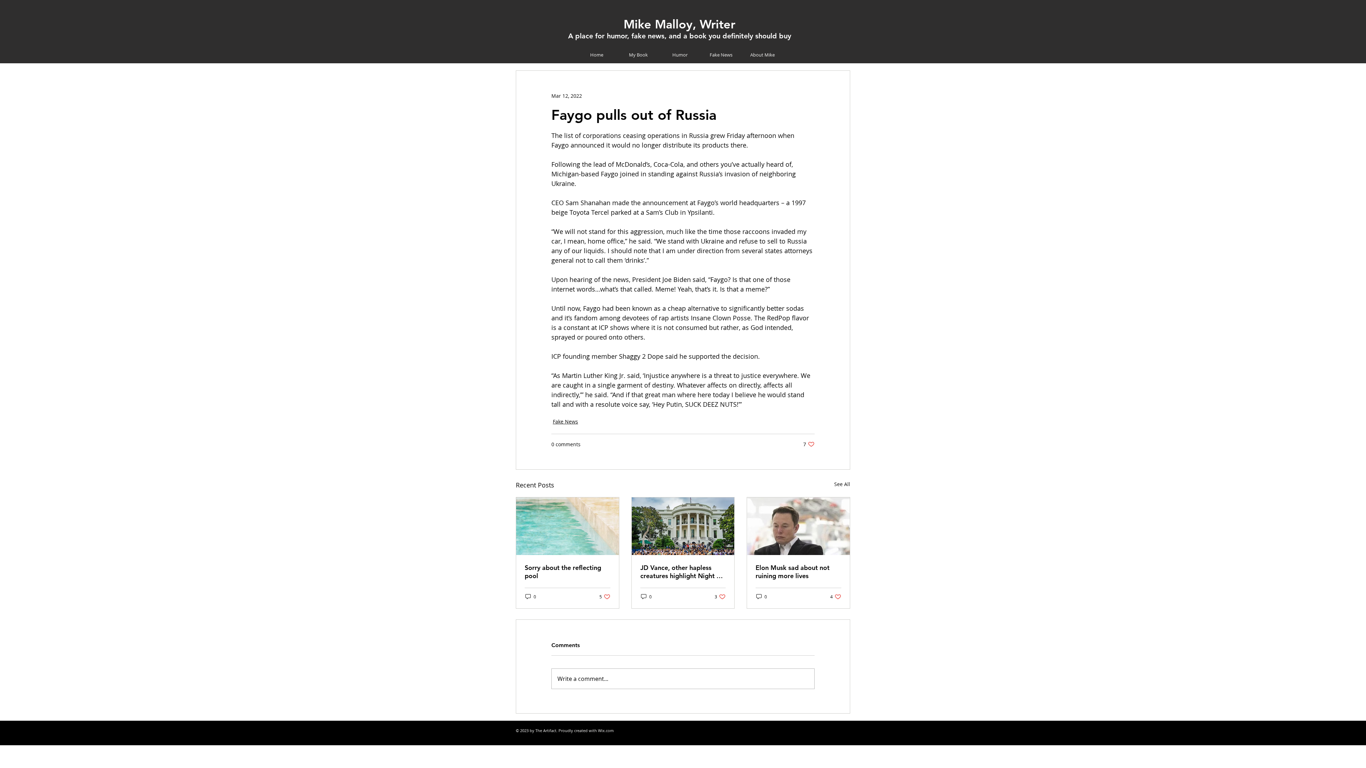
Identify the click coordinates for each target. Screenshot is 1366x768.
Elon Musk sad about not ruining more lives (793, 572)
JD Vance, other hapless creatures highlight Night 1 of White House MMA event (681, 572)
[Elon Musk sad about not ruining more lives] (798, 526)
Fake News (565, 421)
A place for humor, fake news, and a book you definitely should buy (679, 36)
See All (842, 484)
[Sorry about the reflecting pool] (567, 526)
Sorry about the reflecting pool (563, 572)
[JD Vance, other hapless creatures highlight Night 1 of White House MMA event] (683, 526)
